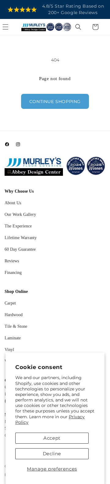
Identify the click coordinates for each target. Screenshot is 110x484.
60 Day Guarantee (20, 249)
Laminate (13, 338)
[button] (12, 27)
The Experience (18, 226)
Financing (13, 272)
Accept (52, 438)
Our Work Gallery (20, 214)
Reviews (12, 261)
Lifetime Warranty (21, 237)
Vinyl (9, 349)
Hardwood (14, 314)
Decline (52, 453)
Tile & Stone (16, 326)
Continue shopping (55, 101)
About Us (13, 203)
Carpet (10, 303)
